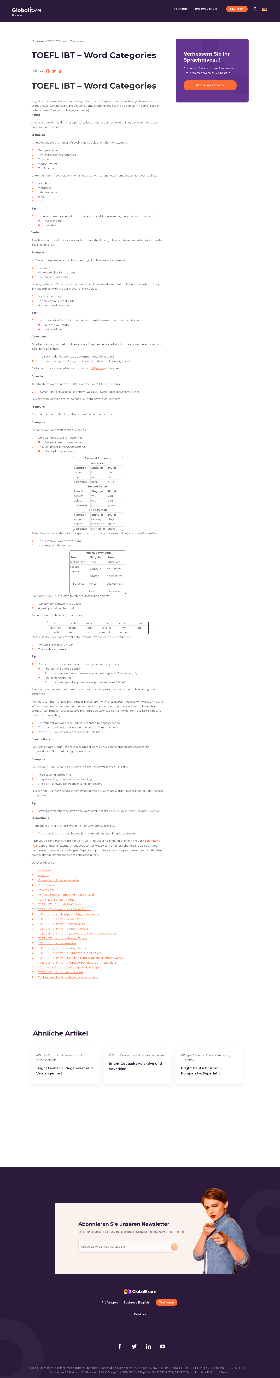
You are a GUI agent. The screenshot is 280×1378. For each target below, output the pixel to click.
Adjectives (98, 368)
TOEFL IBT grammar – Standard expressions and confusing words (80, 957)
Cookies (140, 1314)
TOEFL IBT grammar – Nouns (57, 943)
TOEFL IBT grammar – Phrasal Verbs (61, 923)
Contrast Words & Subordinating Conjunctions (68, 977)
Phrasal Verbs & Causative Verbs (58, 880)
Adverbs (43, 875)
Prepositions (46, 885)
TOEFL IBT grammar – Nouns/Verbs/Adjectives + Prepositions (77, 962)
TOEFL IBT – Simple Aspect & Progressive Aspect (69, 914)
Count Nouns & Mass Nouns (56, 899)
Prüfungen (109, 1302)
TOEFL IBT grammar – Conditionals (60, 972)
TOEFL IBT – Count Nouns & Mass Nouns (64, 909)
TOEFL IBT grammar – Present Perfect (63, 928)
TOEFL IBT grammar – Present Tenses (62, 938)
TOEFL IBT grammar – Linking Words (62, 948)
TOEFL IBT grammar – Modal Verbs (60, 919)
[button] (256, 8)
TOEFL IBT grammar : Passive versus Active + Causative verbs (77, 933)
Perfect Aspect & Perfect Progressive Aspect (67, 894)
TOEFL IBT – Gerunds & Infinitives (60, 904)
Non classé (37, 41)
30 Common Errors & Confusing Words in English (69, 967)
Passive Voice (46, 890)
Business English (136, 1302)
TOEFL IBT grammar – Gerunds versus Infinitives (69, 953)
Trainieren (166, 1302)
